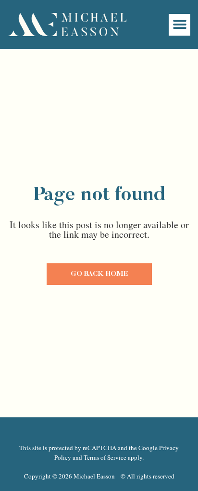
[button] (179, 25)
